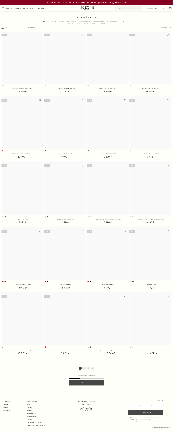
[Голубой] (3, 85)
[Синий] (45, 150)
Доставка (29, 407)
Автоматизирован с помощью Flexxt (160, 427)
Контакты (5, 407)
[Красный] (3, 150)
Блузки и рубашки (98, 21)
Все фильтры (10, 28)
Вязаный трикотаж (84, 21)
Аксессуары (101, 23)
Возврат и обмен (31, 416)
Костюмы (78, 23)
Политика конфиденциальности (36, 425)
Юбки (128, 21)
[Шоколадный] (5, 216)
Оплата (29, 410)
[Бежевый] (88, 85)
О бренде (6, 404)
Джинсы (70, 23)
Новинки (9, 8)
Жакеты (61, 21)
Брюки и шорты (71, 21)
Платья (122, 21)
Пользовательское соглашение (36, 422)
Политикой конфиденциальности (140, 420)
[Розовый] (90, 216)
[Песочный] (130, 347)
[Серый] (88, 347)
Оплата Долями (31, 413)
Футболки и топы (89, 23)
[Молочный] (47, 347)
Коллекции (17, 8)
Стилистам (30, 419)
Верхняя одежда (28, 8)
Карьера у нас (7, 410)
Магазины (149, 8)
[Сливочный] (47, 150)
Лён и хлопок (52, 21)
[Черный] (47, 281)
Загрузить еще (86, 383)
